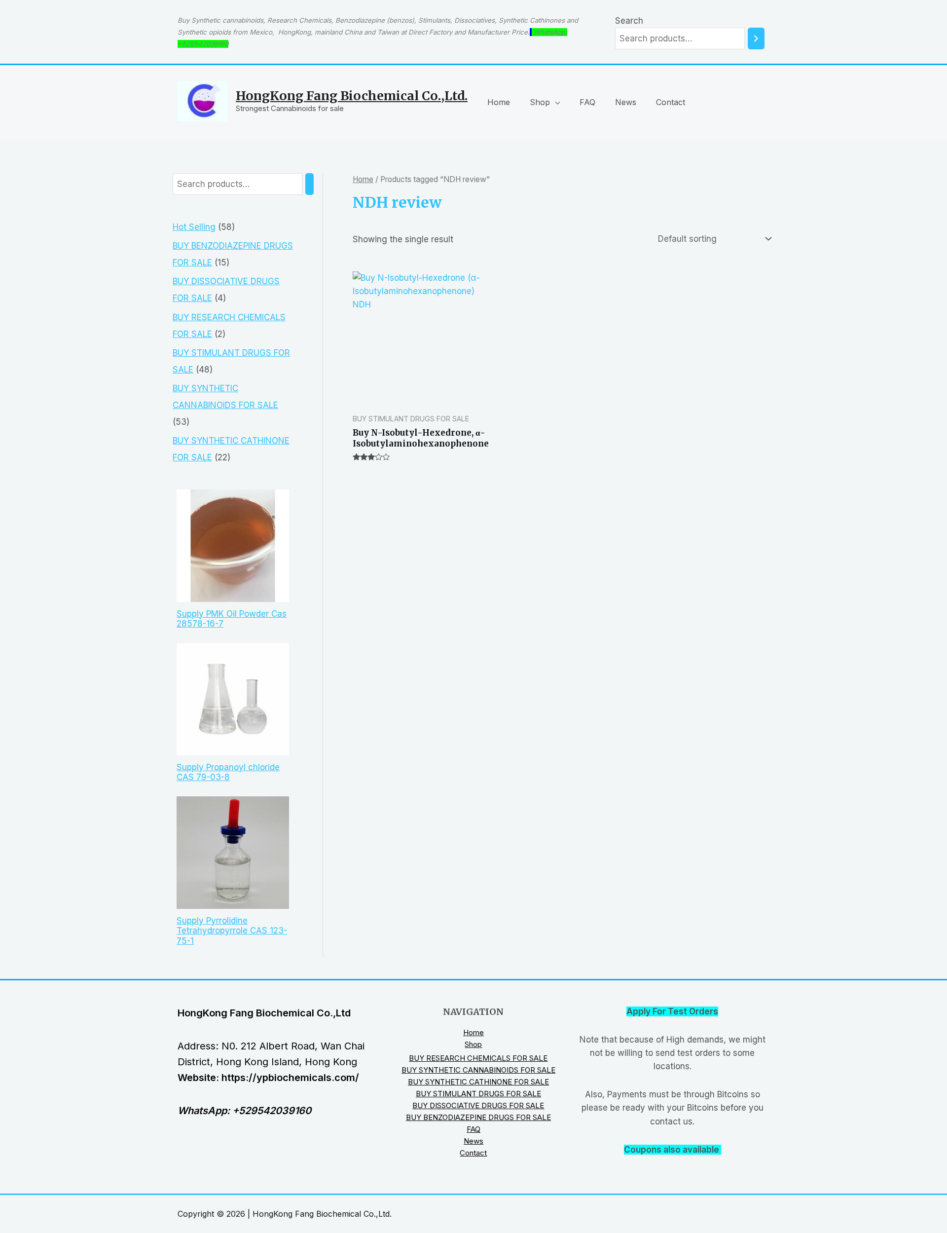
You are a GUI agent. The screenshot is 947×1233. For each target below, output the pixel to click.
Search (629, 21)
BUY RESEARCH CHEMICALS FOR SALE (478, 1058)
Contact (670, 102)
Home (498, 102)
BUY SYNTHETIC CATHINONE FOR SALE (478, 1081)
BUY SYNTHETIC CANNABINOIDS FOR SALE (478, 1070)
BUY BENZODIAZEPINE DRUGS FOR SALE (478, 1117)
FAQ (587, 102)
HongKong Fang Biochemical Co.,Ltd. (352, 96)
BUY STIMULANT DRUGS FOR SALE (478, 1093)
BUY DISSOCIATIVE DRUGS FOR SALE (478, 1105)
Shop (540, 102)
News (625, 102)
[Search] (756, 39)
